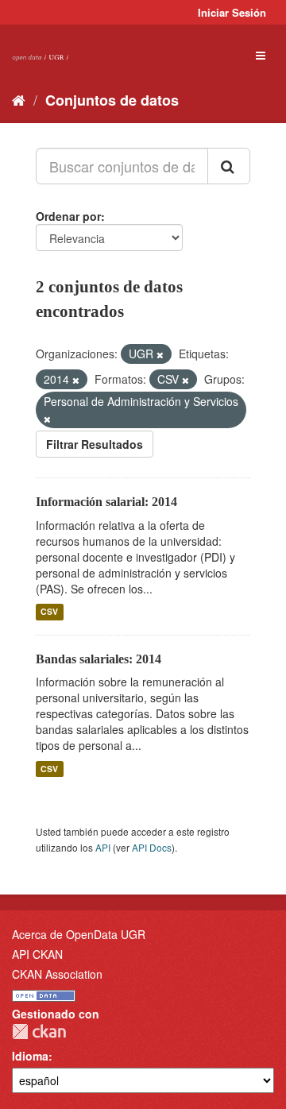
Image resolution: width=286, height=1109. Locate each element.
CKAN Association (57, 974)
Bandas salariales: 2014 (98, 659)
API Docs (152, 847)
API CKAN (37, 954)
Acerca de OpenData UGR (78, 934)
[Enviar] (228, 166)
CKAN (39, 1031)
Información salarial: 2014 (106, 501)
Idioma (30, 1056)
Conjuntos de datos (112, 100)
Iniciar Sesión (232, 12)
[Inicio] (18, 99)
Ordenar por (68, 216)
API (102, 847)
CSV (49, 612)
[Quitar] (160, 354)
